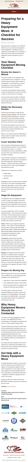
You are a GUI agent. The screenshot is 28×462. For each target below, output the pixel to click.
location (19, 275)
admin (5, 42)
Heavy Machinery (11, 386)
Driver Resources (9, 1)
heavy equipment (15, 317)
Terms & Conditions (22, 460)
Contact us (4, 379)
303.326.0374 (19, 1)
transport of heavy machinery (9, 114)
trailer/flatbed (14, 294)
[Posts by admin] (2, 42)
